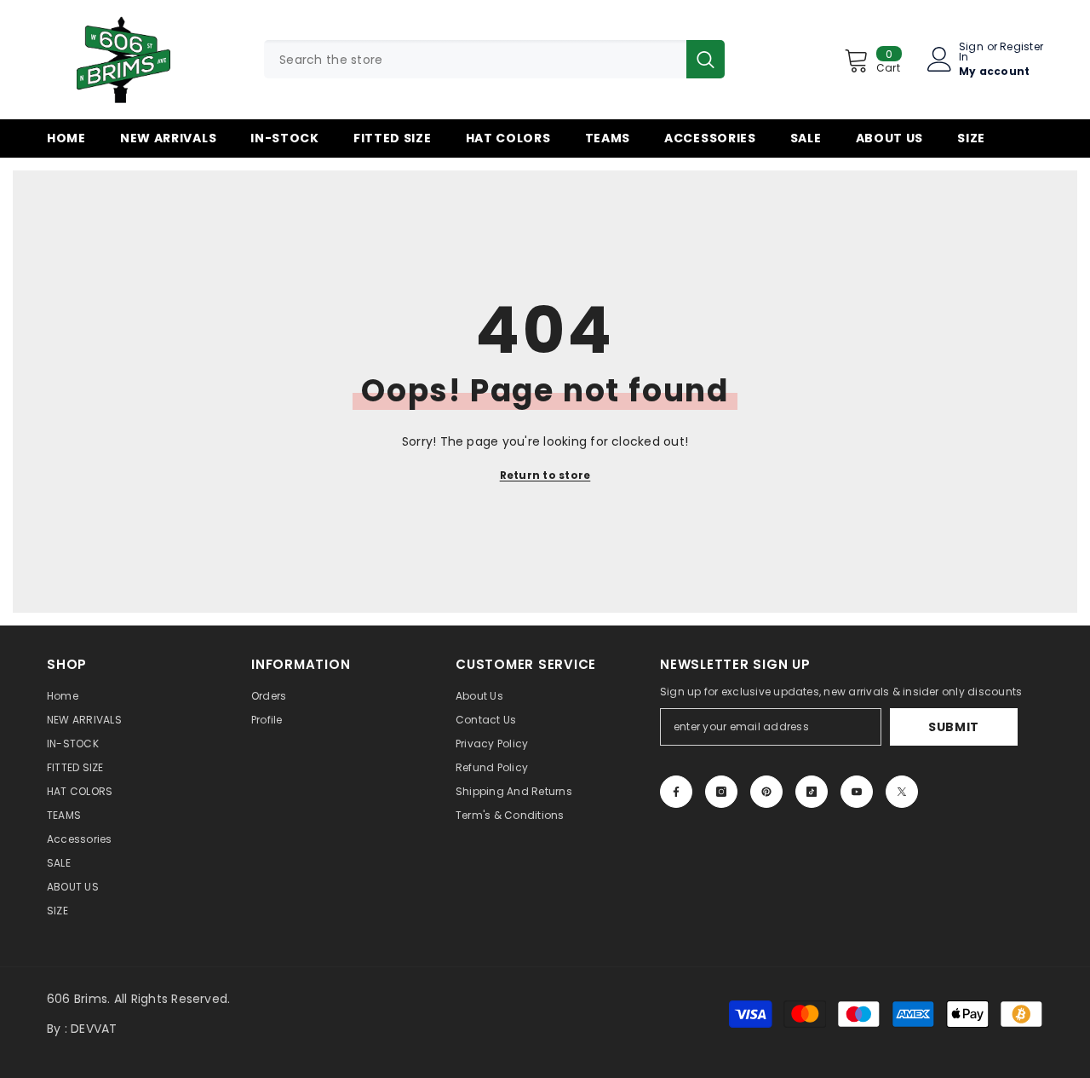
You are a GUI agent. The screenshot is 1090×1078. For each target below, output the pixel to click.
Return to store (545, 475)
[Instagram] (721, 791)
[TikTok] (811, 791)
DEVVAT (94, 1028)
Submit (953, 726)
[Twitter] (902, 791)
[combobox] (475, 59)
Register (1021, 48)
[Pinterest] (766, 791)
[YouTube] (856, 791)
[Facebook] (676, 791)
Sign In (971, 52)
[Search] (494, 59)
